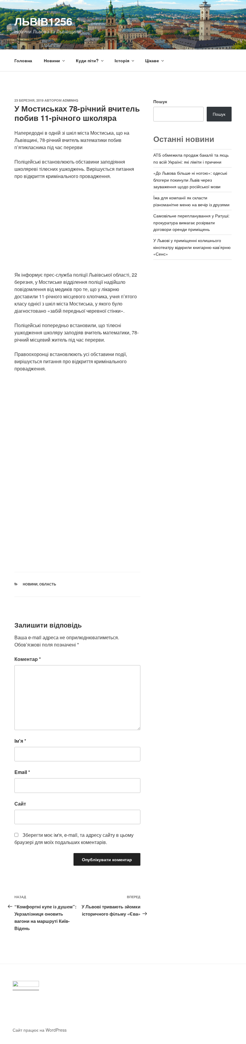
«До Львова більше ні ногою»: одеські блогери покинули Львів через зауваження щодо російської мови (190, 179)
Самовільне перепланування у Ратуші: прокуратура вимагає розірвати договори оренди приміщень (191, 222)
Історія (122, 60)
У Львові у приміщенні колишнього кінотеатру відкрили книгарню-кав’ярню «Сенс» (192, 247)
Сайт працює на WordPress (40, 1030)
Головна (23, 60)
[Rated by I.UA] (26, 985)
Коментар (27, 659)
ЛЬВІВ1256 (43, 21)
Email (22, 772)
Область (47, 584)
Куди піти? (87, 60)
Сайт (20, 803)
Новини (52, 60)
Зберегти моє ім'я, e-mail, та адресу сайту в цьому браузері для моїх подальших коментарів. (74, 838)
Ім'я (20, 740)
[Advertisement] (77, 229)
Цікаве (152, 60)
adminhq (70, 100)
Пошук (160, 101)
